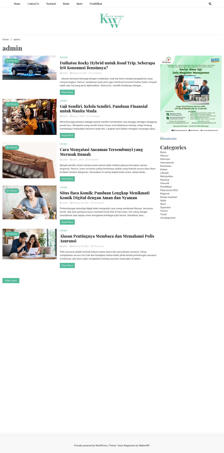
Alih (177, 376)
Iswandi (184, 349)
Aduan (163, 386)
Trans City (208, 338)
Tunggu (194, 390)
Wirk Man (188, 342)
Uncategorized (167, 217)
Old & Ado (171, 317)
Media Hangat (167, 411)
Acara (208, 373)
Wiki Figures (202, 231)
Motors (163, 224)
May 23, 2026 (78, 116)
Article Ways (193, 304)
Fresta (198, 259)
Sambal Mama (205, 262)
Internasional (167, 162)
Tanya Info (212, 407)
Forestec (175, 328)
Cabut (197, 383)
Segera (205, 397)
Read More (67, 92)
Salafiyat (191, 248)
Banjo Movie (201, 324)
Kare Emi (207, 293)
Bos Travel (176, 338)
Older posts (11, 280)
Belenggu (165, 383)
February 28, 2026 (80, 203)
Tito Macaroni (171, 335)
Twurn (215, 245)
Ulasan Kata (210, 390)
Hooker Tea (166, 293)
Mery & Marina (167, 276)
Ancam (200, 376)
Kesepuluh (176, 400)
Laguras (187, 283)
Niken (207, 342)
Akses (196, 386)
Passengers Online (174, 242)
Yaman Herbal (173, 321)
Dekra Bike (205, 304)
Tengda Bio (210, 290)
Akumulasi (191, 376)
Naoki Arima (207, 328)
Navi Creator (174, 345)
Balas (181, 380)
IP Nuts (197, 314)
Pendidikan (96, 3)
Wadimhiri (209, 238)
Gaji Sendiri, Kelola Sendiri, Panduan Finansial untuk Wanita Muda (104, 108)
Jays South (188, 259)
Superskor (165, 207)
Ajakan (170, 386)
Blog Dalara (205, 245)
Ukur (200, 390)
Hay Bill (185, 328)
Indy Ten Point (205, 311)
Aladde (170, 262)
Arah (162, 380)
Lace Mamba (210, 228)
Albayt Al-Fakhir (211, 242)
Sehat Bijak (182, 373)
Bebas (218, 380)
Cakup (212, 383)
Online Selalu (201, 366)
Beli (195, 380)
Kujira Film (185, 293)
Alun (173, 376)
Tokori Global (200, 321)
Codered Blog (201, 297)
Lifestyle (63, 101)
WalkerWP (144, 445)
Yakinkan (196, 397)
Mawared (194, 307)
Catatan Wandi (167, 352)
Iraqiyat (164, 300)
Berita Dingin (181, 404)
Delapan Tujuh (200, 224)
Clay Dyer (165, 328)
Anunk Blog (174, 224)
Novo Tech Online (202, 273)
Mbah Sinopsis (167, 259)
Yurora (182, 255)
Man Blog (198, 342)
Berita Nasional (209, 359)
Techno (164, 210)
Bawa (200, 380)
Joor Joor (215, 300)
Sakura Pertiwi (175, 369)
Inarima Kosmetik (177, 311)
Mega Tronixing (182, 290)
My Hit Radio (190, 262)
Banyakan (197, 393)
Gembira (186, 397)
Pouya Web (176, 297)
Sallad (190, 276)
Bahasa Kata (182, 411)
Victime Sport (186, 314)
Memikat (177, 397)
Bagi (168, 380)
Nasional (51, 3)
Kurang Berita (193, 359)
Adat (162, 376)
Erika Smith (206, 286)
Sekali (213, 397)
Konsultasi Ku (210, 400)
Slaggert (178, 262)
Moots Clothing (179, 269)
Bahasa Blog (211, 404)
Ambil (183, 376)
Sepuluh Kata (167, 404)
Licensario (192, 311)
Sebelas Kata (187, 366)
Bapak (178, 393)
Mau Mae (170, 342)
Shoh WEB (174, 273)
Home (17, 3)
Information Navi (187, 335)
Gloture (213, 283)
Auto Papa (165, 245)
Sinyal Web (166, 362)
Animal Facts (198, 317)
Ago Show (179, 280)
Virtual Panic (194, 269)
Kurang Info (179, 359)
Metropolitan (166, 176)
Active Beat (187, 321)
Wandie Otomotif (197, 352)
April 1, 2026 (78, 160)
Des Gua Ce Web (195, 331)
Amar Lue (197, 293)
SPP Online (166, 286)
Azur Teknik (186, 224)
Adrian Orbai (192, 286)
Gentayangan (167, 393)
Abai (167, 376)
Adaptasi (216, 373)
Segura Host (197, 290)
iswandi (197, 345)
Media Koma (179, 362)
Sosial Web (206, 362)
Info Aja (171, 373)
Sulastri (164, 273)
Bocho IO (213, 324)
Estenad (197, 266)
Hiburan (164, 155)
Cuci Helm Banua (197, 349)
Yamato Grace (167, 252)
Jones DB (201, 335)
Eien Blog (181, 276)
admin (65, 73)
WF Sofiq (198, 276)
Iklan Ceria (201, 248)
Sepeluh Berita (180, 407)
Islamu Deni (182, 252)
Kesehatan (165, 166)
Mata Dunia (188, 338)
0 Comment (96, 73)
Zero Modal (206, 235)
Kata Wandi (213, 349)
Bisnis (66, 3)
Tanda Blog (166, 407)
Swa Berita (207, 252)
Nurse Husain (209, 269)
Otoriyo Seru (208, 314)
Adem (178, 386)
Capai (171, 390)
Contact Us (33, 3)
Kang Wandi (182, 352)
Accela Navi (169, 238)
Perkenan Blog (196, 404)
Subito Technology (186, 231)
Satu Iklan (174, 366)
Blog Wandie (199, 355)
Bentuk (180, 383)
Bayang (188, 380)
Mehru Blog (195, 252)
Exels (195, 283)
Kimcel (163, 228)
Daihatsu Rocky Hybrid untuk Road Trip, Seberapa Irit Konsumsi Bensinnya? (107, 65)
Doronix (186, 228)
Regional (164, 193)
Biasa (173, 383)
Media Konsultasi (197, 407)
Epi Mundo (165, 248)
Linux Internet (178, 331)
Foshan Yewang (177, 235)
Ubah (186, 390)
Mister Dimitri (210, 276)
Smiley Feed (179, 286)
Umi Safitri (202, 369)
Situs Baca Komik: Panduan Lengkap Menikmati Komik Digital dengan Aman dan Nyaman (105, 195)
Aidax (176, 266)
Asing (215, 376)
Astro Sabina (192, 245)
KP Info (169, 266)
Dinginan (186, 393)
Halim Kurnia (190, 369)
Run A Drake (188, 324)
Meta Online (193, 255)
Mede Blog (187, 297)
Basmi (174, 380)
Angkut (208, 376)
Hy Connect (186, 266)
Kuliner (163, 169)
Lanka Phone (175, 228)
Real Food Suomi (179, 307)
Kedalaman (166, 397)
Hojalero (216, 273)
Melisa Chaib (172, 255)
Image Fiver (215, 224)
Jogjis (179, 259)
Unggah (179, 390)
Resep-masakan (168, 197)
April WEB (207, 259)
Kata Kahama (179, 248)
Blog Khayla (166, 355)
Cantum (205, 383)
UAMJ (209, 317)
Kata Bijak (205, 255)
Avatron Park (178, 245)
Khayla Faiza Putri (169, 349)
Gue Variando (184, 317)
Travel (163, 214)
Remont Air (195, 328)
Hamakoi (206, 266)
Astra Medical (172, 314)
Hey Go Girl (197, 228)
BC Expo (181, 304)
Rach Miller (177, 283)
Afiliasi (201, 373)
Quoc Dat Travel (193, 242)
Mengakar (187, 386)
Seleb (163, 200)
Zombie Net (186, 273)
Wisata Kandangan (183, 355)
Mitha (214, 255)
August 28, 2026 (79, 73)
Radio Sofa (187, 345)
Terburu (189, 383)
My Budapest (174, 324)
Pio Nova (173, 300)
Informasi (165, 159)
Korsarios (204, 307)
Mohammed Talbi (200, 300)
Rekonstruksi (167, 280)
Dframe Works (183, 238)
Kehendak (165, 400)
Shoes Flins (185, 300)
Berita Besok (192, 362)
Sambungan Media (193, 400)
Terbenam (209, 380)
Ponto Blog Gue (168, 304)
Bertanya (193, 373)
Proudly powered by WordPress (91, 445)
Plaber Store (193, 235)
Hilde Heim (197, 238)
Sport (79, 3)
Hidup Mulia (191, 280)
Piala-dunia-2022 (169, 190)
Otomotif (63, 57)
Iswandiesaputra (210, 345)
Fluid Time (214, 297)
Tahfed (178, 342)
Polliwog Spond (168, 231)
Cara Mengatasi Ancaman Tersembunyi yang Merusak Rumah (101, 152)
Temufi (176, 293)
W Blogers (213, 248)
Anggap (203, 386)
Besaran (207, 393)
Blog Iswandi (213, 352)
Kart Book (204, 283)
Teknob (199, 338)
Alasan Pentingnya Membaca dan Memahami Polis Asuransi (107, 238)
